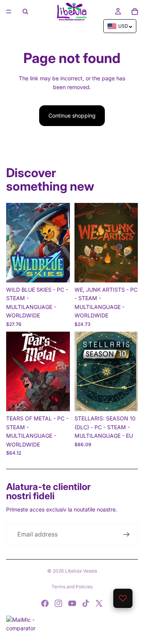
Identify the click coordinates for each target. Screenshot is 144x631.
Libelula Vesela (81, 571)
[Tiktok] (85, 603)
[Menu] (9, 11)
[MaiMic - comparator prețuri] (72, 623)
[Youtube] (72, 603)
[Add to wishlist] (60, 212)
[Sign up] (126, 534)
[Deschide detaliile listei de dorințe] (122, 598)
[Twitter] (99, 603)
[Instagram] (58, 603)
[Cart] (134, 11)
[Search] (25, 11)
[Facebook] (45, 603)
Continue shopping (72, 115)
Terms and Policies (72, 586)
